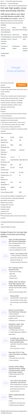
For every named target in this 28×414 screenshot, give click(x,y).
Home (2, 1)
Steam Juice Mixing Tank (18, 253)
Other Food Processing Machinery (17, 5)
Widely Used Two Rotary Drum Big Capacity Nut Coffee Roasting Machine (17, 283)
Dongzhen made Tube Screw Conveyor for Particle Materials (16, 326)
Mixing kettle (14, 296)
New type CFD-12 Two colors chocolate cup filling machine (18, 354)
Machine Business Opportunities (17, 411)
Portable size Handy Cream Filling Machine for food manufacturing (19, 340)
